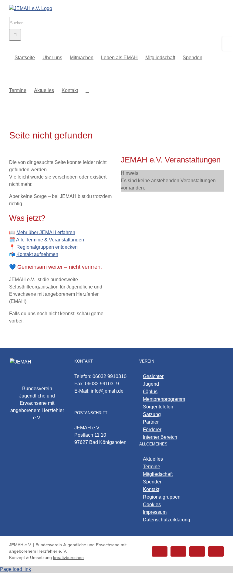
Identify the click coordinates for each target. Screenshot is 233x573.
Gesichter (153, 376)
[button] (87, 89)
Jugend (151, 384)
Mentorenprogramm (164, 399)
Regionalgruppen (162, 497)
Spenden (153, 481)
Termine (151, 466)
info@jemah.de (107, 391)
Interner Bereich (160, 437)
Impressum (155, 512)
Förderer (152, 429)
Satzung (152, 414)
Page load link (15, 569)
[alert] (172, 181)
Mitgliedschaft (158, 474)
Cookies (152, 504)
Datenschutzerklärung (166, 519)
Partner (151, 422)
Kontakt (151, 489)
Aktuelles (153, 459)
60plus (150, 391)
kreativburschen (68, 557)
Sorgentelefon (158, 406)
